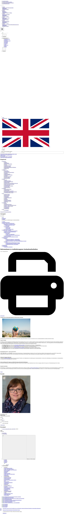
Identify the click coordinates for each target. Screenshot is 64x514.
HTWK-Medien (6, 168)
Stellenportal (6, 484)
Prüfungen (5, 472)
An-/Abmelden (6, 210)
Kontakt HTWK (4, 118)
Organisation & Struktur (7, 165)
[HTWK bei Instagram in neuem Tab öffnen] (5, 504)
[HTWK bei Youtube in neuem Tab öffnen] (4, 506)
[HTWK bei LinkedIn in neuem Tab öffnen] (4, 505)
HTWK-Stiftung (6, 495)
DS (2, 418)
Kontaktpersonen (6, 208)
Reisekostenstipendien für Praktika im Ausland (13, 243)
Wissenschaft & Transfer (7, 189)
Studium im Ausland (7, 232)
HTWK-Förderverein (7, 494)
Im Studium (6, 175)
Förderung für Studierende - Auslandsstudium (12, 239)
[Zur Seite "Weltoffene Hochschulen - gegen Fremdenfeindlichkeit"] (12, 500)
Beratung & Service (7, 178)
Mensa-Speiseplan (7, 470)
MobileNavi (4, 513)
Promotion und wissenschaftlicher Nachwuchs (11, 183)
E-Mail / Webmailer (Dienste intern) (9, 474)
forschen (3, 179)
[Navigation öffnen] (0, 31)
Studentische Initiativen (7, 200)
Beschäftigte (6, 42)
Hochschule (4, 161)
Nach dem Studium (7, 177)
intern (3, 209)
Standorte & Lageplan (7, 166)
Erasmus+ (5, 238)
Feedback (5, 46)
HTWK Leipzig (2, 155)
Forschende (6, 43)
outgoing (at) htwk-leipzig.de (34, 367)
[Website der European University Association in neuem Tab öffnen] (11, 496)
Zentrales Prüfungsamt (7, 478)
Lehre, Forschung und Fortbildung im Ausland (11, 236)
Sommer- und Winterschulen (10, 234)
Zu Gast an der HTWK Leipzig (8, 229)
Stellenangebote (6, 163)
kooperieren (4, 188)
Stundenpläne (6, 471)
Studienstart (6, 173)
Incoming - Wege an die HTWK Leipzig (10, 205)
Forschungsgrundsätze (7, 180)
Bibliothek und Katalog (7, 477)
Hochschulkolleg (6, 481)
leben (3, 193)
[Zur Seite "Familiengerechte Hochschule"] (8, 497)
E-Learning (5, 486)
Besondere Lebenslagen (7, 176)
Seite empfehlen (4, 433)
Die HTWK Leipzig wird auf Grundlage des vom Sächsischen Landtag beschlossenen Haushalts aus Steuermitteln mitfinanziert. (22, 508)
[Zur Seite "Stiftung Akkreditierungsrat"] (11, 502)
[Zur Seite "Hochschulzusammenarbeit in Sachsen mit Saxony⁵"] (7, 501)
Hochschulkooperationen (8, 204)
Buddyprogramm (6, 226)
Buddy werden (8, 227)
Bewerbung (7, 225)
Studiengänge (6, 170)
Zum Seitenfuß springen (5, 3)
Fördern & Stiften (6, 190)
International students (7, 40)
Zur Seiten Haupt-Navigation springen (8, 2)
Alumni (5, 44)
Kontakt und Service (7, 187)
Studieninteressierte (7, 39)
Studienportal (6, 490)
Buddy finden (8, 228)
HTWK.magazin (6, 475)
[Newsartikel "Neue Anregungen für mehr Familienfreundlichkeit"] (13, 498)
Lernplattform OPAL (7, 489)
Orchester (5, 198)
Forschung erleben (7, 186)
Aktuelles (5, 162)
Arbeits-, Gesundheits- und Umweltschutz (10, 469)
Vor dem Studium (6, 171)
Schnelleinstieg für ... (5, 38)
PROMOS (5, 241)
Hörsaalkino (6, 199)
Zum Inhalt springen (5, 1)
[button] (4, 35)
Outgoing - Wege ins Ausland (8, 206)
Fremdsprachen (6, 196)
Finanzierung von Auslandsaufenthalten (10, 231)
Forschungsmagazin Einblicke (8, 185)
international (4, 202)
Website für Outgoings (7, 358)
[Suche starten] (10, 152)
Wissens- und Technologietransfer (9, 184)
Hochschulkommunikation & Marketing (10, 167)
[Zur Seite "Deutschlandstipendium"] (7, 499)
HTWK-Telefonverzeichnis (8, 468)
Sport (5, 480)
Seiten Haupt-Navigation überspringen (6, 157)
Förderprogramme (6, 182)
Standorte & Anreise (7, 473)
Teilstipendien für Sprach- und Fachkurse (12, 244)
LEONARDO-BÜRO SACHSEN (19, 345)
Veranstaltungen (6, 207)
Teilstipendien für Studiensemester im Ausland (13, 242)
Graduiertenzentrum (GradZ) (8, 493)
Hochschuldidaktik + (7, 488)
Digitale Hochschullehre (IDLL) (9, 487)
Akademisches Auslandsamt (8, 482)
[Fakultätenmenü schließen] (2, 29)
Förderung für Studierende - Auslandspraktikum (13, 240)
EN (49, 146)
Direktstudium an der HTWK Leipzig (9, 224)
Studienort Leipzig (7, 194)
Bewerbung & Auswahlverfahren (9, 172)
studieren (3, 169)
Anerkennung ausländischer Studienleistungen (13, 235)
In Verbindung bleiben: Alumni (8, 192)
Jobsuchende (6, 41)
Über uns (5, 164)
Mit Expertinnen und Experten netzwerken (10, 191)
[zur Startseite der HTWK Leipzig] (6, 156)
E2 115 (3, 420)
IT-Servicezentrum (7, 479)
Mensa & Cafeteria (7, 195)
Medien (5, 45)
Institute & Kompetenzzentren (8, 181)
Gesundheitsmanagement (8, 197)
